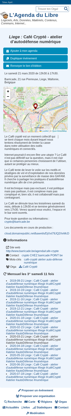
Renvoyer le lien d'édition (25, 65)
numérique (30, 262)
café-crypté (30, 259)
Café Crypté (30, 266)
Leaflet (45, 130)
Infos (26, 407)
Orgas (62, 401)
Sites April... (8, 2)
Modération (37, 413)
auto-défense (54, 259)
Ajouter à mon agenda (23, 50)
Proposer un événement (37, 390)
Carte (31, 401)
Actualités (12, 407)
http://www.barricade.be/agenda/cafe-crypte (32, 251)
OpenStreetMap (59, 130)
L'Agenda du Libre (33, 15)
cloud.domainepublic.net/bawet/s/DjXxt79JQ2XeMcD (36, 233)
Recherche (14, 401)
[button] (35, 106)
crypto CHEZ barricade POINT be (42, 255)
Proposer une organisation (37, 396)
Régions (46, 401)
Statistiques (44, 407)
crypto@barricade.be (17, 221)
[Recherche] (66, 9)
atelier (42, 259)
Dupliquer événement (23, 58)
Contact (62, 407)
